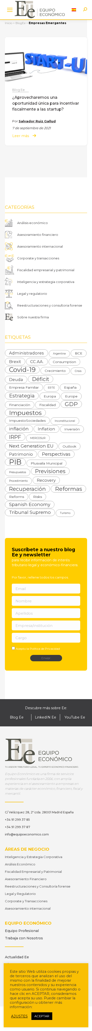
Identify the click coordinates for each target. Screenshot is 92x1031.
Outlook (69, 446)
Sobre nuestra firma (33, 317)
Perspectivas (56, 454)
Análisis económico (32, 223)
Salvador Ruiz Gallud (37, 121)
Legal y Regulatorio (20, 894)
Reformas (68, 488)
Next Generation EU (31, 446)
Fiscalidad (47, 405)
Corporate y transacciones (38, 258)
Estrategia (22, 396)
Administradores (26, 353)
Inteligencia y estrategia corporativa (45, 282)
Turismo (65, 513)
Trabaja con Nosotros (24, 938)
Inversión (72, 429)
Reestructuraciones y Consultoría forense (37, 886)
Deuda (16, 379)
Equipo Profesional (22, 931)
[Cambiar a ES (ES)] (73, 10)
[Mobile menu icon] (10, 10)
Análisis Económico (20, 864)
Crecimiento (55, 371)
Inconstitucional (65, 421)
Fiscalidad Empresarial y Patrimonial (33, 872)
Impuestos (25, 412)
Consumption (64, 362)
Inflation (46, 428)
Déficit (40, 379)
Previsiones (50, 471)
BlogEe (20, 23)
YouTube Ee (75, 717)
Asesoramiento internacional (40, 246)
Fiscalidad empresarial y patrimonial (45, 270)
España (70, 387)
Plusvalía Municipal (46, 463)
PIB (15, 462)
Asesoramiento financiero (37, 235)
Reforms (16, 497)
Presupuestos (17, 472)
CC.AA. (37, 361)
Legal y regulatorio (32, 294)
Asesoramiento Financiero (26, 879)
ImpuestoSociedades (27, 421)
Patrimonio (21, 454)
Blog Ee (18, 90)
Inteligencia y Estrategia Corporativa (33, 857)
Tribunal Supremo (30, 512)
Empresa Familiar (24, 387)
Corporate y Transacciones (26, 901)
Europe (71, 396)
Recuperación (27, 489)
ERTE (51, 387)
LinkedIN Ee (45, 717)
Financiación (19, 405)
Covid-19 (22, 369)
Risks (37, 497)
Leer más (20, 136)
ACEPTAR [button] (41, 1016)
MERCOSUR (38, 438)
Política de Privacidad (45, 648)
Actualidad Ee (17, 957)
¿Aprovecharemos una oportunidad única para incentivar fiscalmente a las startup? (45, 103)
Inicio (8, 23)
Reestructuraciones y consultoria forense (49, 305)
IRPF (15, 437)
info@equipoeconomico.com (27, 834)
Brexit (15, 361)
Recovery (46, 480)
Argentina (59, 353)
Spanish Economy (29, 504)
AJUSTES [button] (19, 1016)
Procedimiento (18, 480)
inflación (19, 429)
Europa (50, 396)
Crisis (78, 371)
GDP (71, 404)
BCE (78, 353)
